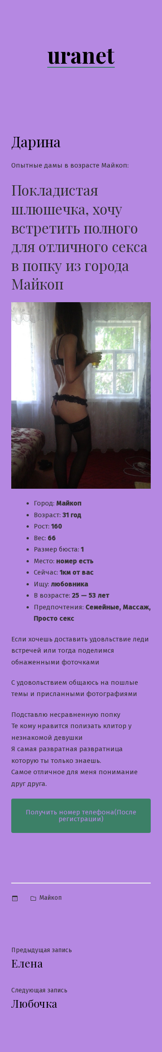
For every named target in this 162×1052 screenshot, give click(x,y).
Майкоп (50, 898)
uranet (81, 54)
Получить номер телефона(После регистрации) (81, 815)
